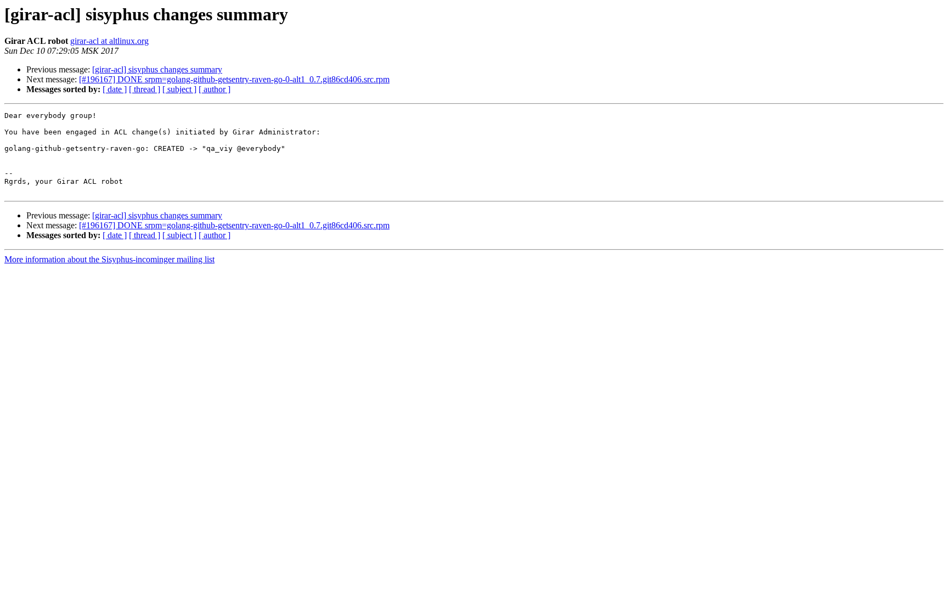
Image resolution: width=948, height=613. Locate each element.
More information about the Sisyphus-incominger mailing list (109, 259)
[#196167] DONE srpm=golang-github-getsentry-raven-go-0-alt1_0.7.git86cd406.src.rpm (234, 79)
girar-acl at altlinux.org (109, 41)
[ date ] (115, 89)
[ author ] (214, 89)
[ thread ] (144, 89)
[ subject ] (179, 89)
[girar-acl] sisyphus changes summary (157, 69)
